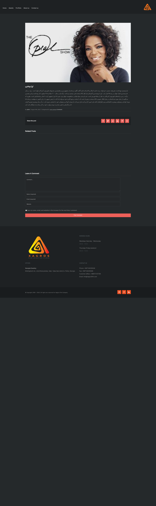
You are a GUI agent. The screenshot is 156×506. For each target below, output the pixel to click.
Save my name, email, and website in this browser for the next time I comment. (52, 210)
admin (28, 109)
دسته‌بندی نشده (53, 109)
